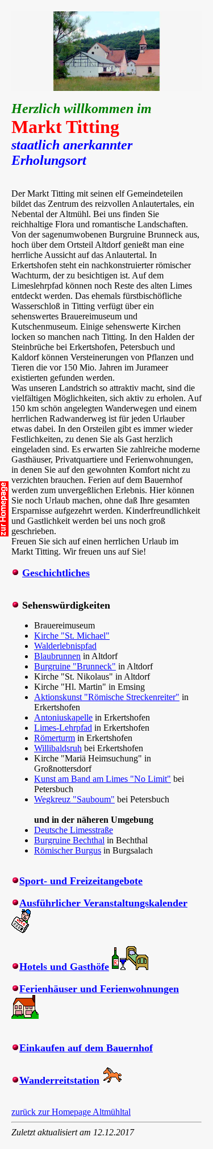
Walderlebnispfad (65, 646)
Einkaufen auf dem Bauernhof (86, 1048)
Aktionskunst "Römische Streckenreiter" (106, 697)
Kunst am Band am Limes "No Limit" (102, 779)
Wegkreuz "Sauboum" (74, 799)
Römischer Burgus (67, 850)
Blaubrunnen (57, 656)
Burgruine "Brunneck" (75, 666)
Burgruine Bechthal (69, 840)
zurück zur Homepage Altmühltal (71, 1112)
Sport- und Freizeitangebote (81, 880)
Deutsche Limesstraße (73, 830)
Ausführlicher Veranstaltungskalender (103, 903)
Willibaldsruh (58, 748)
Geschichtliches (56, 572)
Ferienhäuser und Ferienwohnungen (99, 988)
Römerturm (54, 738)
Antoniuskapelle (63, 717)
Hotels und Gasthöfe (64, 966)
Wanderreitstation (59, 1080)
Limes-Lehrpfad (63, 727)
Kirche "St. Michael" (72, 635)
